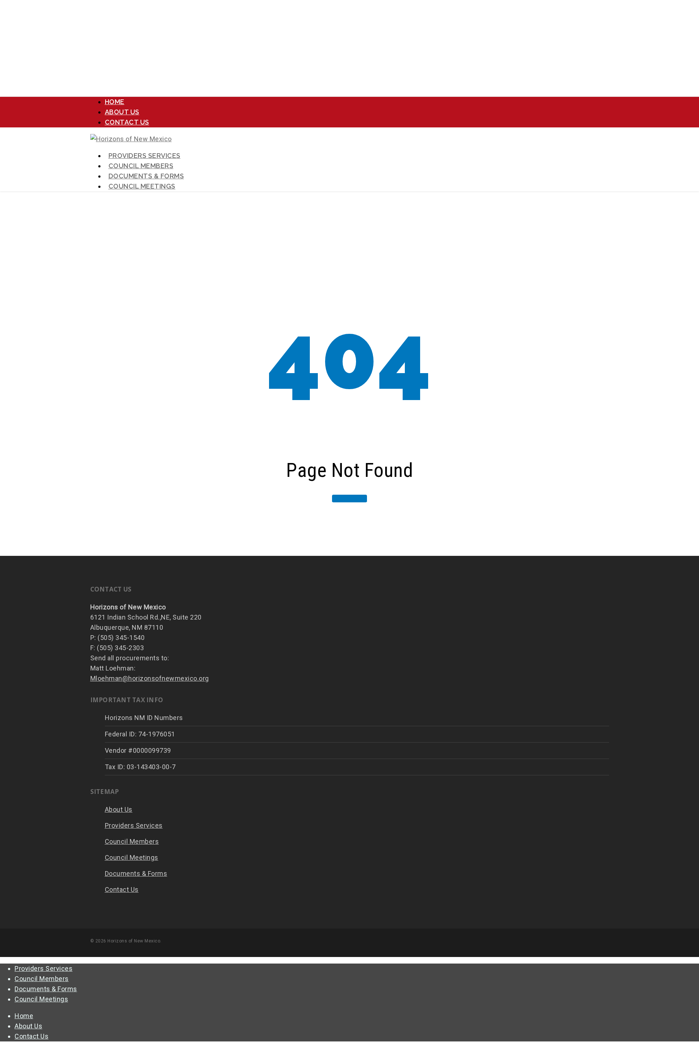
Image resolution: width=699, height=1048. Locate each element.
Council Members (132, 841)
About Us (119, 809)
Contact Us (122, 889)
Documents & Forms (136, 873)
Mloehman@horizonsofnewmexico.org (149, 678)
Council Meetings (131, 857)
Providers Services (134, 825)
